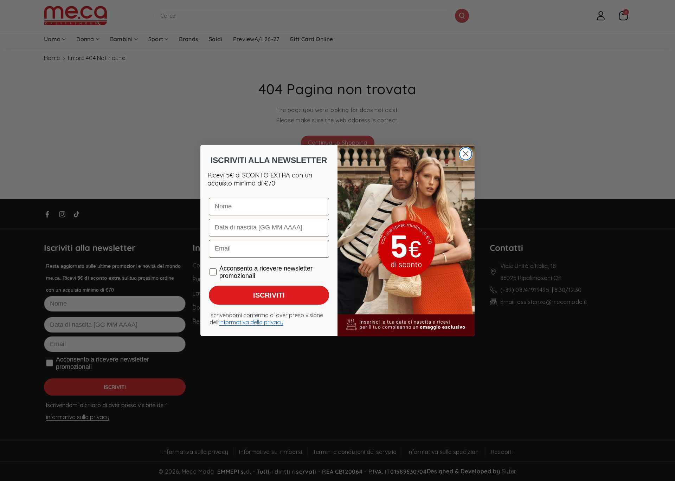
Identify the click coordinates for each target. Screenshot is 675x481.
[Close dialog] (465, 154)
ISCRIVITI (269, 295)
